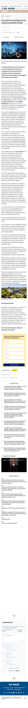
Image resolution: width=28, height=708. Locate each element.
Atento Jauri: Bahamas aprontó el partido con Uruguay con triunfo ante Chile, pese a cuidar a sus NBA (13, 502)
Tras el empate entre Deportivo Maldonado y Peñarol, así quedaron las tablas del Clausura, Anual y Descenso (15, 401)
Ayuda (11, 687)
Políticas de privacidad (19, 687)
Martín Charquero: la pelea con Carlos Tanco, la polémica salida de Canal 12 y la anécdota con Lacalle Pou (14, 394)
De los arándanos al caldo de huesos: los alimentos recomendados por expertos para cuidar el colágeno (13, 481)
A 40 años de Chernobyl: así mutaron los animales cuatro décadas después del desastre (14, 436)
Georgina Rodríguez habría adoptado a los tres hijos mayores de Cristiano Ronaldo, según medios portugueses (15, 423)
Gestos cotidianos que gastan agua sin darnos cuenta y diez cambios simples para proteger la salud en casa (13, 495)
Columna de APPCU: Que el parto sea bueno (13, 508)
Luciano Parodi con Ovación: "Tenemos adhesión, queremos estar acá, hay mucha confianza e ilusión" (13, 488)
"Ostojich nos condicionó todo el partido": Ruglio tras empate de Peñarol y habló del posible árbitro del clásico (15, 429)
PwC (4, 377)
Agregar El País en (18, 37)
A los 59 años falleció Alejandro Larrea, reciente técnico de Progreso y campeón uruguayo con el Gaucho (15, 388)
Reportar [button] (14, 370)
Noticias (12, 11)
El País (2, 16)
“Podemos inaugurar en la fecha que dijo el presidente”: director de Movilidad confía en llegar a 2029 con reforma (13, 514)
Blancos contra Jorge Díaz (16, 6)
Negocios (8, 16)
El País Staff (6, 687)
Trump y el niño (5, 519)
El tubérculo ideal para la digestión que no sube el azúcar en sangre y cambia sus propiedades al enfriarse (15, 408)
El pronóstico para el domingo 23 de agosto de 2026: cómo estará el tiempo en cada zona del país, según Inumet (14, 443)
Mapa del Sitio (10, 689)
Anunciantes (18, 689)
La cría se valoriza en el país (9, 523)
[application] (14, 465)
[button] (18, 32)
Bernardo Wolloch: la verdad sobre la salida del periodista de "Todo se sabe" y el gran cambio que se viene (15, 449)
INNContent (12, 377)
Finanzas (19, 11)
